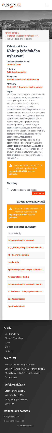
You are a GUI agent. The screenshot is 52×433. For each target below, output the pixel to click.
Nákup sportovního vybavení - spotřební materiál (26, 284)
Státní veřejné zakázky (15, 391)
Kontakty (9, 351)
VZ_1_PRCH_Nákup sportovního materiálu (26, 247)
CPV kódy (9, 404)
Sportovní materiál (16, 306)
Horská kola (13, 262)
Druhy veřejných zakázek (16, 399)
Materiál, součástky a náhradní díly (22, 36)
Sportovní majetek (16, 299)
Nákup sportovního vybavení (21, 240)
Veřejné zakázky (12, 33)
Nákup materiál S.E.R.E (18, 277)
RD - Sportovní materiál (18, 255)
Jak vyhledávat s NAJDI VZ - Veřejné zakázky (25, 369)
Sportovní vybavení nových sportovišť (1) (26, 269)
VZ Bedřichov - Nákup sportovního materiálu (26, 291)
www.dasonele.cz (25, 426)
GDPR (7, 342)
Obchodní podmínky (14, 338)
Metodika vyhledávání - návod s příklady (23, 373)
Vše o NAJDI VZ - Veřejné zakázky (20, 364)
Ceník (7, 347)
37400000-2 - (25, 87)
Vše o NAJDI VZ (12, 334)
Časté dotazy (11, 377)
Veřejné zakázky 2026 (15, 395)
